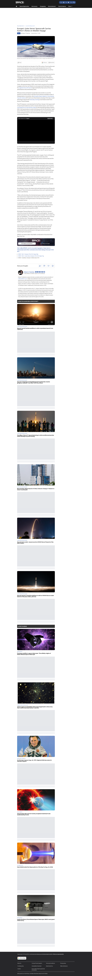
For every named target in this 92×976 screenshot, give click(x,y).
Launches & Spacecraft (30, 25)
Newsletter (52, 62)
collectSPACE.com (22, 278)
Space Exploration (24, 6)
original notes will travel (25, 87)
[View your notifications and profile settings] (68, 2)
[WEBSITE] (42, 272)
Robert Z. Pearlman (26, 33)
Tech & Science (62, 6)
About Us (19, 963)
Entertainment (52, 6)
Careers (19, 968)
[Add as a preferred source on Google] (21, 958)
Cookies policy (20, 966)
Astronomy (34, 6)
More (69, 6)
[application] (36, 130)
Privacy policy (63, 963)
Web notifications (64, 966)
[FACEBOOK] (36, 272)
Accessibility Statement (36, 966)
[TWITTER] (37, 272)
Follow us (45, 62)
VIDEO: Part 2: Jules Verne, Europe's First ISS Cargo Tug (31, 256)
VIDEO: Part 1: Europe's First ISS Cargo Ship (28, 254)
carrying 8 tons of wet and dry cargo (26, 107)
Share (20, 62)
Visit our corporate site (58, 954)
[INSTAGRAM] (39, 272)
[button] (72, 2)
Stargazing (43, 6)
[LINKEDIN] (41, 272)
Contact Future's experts (37, 963)
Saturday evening (34, 99)
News (19, 33)
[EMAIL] (44, 272)
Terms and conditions (50, 963)
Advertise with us (49, 966)
